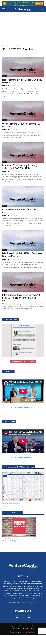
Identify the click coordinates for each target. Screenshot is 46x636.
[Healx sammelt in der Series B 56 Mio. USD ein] (23, 67)
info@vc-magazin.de (29, 602)
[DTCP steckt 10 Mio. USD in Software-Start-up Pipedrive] (23, 240)
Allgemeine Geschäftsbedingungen (23, 628)
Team (22, 626)
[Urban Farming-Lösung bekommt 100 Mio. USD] (23, 111)
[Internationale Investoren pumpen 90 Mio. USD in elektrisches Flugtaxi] (23, 282)
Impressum (14, 626)
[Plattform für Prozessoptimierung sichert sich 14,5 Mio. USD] (23, 152)
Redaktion (5, 85)
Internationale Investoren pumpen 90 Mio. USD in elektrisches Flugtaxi (21, 296)
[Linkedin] (17, 617)
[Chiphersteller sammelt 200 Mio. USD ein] (23, 196)
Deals (4, 76)
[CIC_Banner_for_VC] (23, 3)
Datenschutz (29, 626)
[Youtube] (29, 617)
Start (3, 46)
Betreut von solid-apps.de (28, 632)
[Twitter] (23, 617)
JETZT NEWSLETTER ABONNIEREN (23, 361)
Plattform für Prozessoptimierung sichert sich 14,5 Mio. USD (19, 167)
